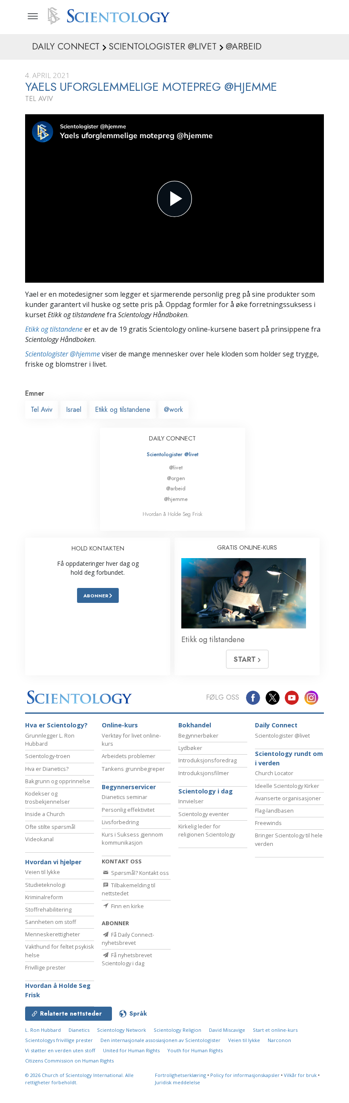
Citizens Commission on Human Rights (69, 1060)
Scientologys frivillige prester (59, 1040)
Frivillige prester (45, 967)
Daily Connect (276, 725)
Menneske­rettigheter (52, 934)
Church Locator (274, 773)
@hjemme (176, 499)
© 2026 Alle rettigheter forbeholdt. (79, 1079)
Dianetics (79, 1030)
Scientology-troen (47, 756)
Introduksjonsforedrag (207, 760)
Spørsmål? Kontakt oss (139, 873)
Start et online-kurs (275, 1030)
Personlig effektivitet (128, 809)
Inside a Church (45, 814)
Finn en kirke (127, 906)
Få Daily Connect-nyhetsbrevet (128, 939)
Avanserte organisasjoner (288, 798)
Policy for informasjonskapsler (245, 1075)
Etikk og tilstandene (54, 329)
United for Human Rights (131, 1050)
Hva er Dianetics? (47, 769)
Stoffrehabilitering (48, 909)
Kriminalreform (44, 897)
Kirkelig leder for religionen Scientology (206, 830)
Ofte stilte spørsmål (50, 827)
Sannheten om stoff (50, 922)
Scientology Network (121, 1030)
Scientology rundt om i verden (289, 758)
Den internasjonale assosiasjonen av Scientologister (160, 1040)
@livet (176, 467)
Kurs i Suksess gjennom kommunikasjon (132, 838)
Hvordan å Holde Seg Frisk (173, 514)
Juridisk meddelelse (177, 1082)
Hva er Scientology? (56, 725)
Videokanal (39, 839)
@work (173, 409)
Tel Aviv (41, 409)
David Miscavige (227, 1030)
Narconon (279, 1040)
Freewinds (268, 823)
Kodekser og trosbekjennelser (47, 797)
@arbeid (176, 488)
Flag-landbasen (274, 810)
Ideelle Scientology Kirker (287, 786)
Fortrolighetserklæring (180, 1075)
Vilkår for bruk (300, 1075)
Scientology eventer (203, 814)
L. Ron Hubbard (43, 1030)
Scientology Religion (177, 1030)
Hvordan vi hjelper (53, 862)
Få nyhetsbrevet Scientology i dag (127, 959)
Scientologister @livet (172, 454)
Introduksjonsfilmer (203, 773)
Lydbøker (190, 748)
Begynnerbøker (198, 735)
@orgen (176, 478)
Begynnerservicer (129, 787)
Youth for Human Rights (195, 1050)
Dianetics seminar (124, 797)
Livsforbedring (120, 822)
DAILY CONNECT (172, 438)
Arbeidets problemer (128, 756)
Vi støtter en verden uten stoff (60, 1050)
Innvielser (190, 801)
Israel (73, 409)
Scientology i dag (205, 791)
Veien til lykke (42, 872)
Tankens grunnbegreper (133, 769)
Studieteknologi (45, 885)
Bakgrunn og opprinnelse (57, 781)
